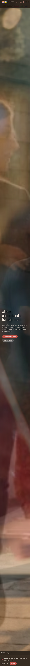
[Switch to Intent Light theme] (2, 664)
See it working (8, 340)
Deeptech (4, 5)
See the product (19, 2)
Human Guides (16, 5)
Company (26, 5)
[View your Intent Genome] (2, 659)
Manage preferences (9, 660)
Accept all (13, 663)
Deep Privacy (10, 5)
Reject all (5, 663)
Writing (22, 5)
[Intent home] (8, 2)
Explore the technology (10, 336)
